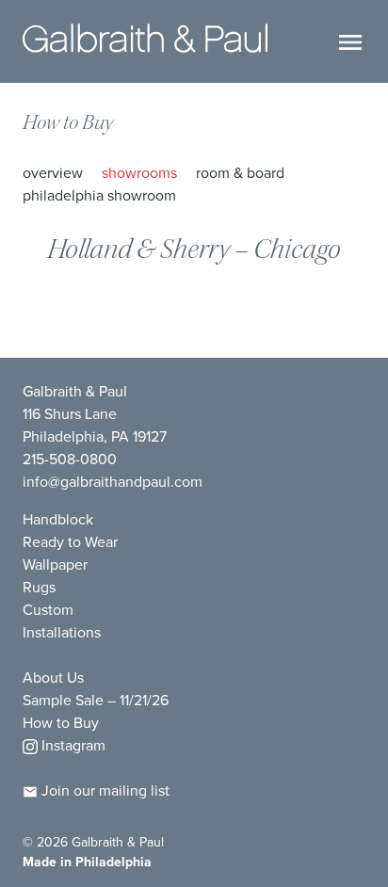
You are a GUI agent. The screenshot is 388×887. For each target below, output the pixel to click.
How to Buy (68, 122)
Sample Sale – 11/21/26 (96, 700)
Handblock (58, 519)
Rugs (39, 587)
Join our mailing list (104, 790)
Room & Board (240, 173)
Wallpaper (55, 564)
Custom (48, 610)
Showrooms (139, 173)
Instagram (71, 745)
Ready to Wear (70, 542)
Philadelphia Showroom (99, 195)
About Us (53, 677)
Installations (62, 632)
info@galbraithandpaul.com (112, 481)
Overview (53, 173)
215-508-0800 (70, 459)
